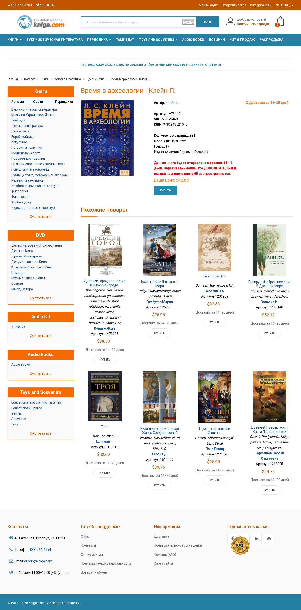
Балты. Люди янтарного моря (159, 284)
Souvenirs (18, 419)
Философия (20, 196)
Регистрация (259, 24)
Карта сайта (163, 563)
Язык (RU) (283, 5)
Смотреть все (40, 216)
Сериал (17, 283)
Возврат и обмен (94, 572)
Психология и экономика (30, 169)
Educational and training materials (36, 402)
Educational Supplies (26, 408)
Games (16, 413)
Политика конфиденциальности (106, 563)
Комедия (18, 273)
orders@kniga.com (38, 561)
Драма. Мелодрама (26, 256)
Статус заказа (92, 554)
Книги (45, 79)
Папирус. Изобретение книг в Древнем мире (269, 284)
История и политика (67, 79)
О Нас (85, 536)
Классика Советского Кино (32, 267)
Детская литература (27, 126)
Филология (19, 191)
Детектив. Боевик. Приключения (36, 245)
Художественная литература (34, 208)
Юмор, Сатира (22, 289)
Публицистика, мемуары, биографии (39, 175)
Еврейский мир (23, 137)
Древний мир (95, 79)
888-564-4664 (21, 5)
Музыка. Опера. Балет (28, 278)
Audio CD (18, 327)
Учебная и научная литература (35, 186)
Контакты (47, 5)
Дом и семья (21, 131)
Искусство (19, 142)
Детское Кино (22, 251)
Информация (259, 5)
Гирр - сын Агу (215, 276)
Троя (104, 427)
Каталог (29, 79)
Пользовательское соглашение (178, 545)
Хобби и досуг (22, 202)
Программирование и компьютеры (38, 164)
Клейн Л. (172, 103)
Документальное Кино (29, 262)
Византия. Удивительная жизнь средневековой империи (159, 433)
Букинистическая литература (34, 109)
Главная (13, 79)
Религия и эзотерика (27, 180)
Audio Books (20, 364)
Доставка (161, 536)
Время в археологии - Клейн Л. (130, 79)
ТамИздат (19, 120)
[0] (285, 19)
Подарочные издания (28, 158)
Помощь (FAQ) (165, 554)
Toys (14, 424)
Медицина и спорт (25, 153)
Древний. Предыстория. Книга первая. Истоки (269, 430)
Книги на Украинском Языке (32, 115)
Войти (241, 24)
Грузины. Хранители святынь (214, 431)
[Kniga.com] (41, 22)
